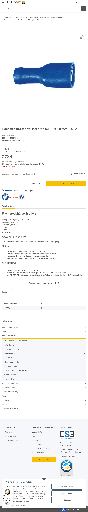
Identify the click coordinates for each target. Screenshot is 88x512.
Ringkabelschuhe (11, 366)
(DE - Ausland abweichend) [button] (26, 174)
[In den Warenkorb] (4, 32)
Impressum (36, 444)
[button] (71, 2)
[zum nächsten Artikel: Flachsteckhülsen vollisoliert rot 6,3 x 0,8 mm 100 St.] (83, 24)
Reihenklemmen (10, 375)
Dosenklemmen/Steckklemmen (15, 341)
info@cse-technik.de (73, 452)
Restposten (6, 404)
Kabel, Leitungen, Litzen (11, 327)
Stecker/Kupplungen (11, 349)
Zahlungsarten (10, 436)
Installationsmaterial (10, 383)
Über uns (8, 432)
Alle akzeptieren (67, 487)
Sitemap (35, 440)
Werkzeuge (6, 396)
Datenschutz (21, 505)
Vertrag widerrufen (44, 459)
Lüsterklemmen (10, 345)
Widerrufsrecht (38, 452)
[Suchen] (83, 8)
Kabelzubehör (7, 331)
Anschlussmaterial (9, 336)
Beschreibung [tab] (8, 206)
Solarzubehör (9, 379)
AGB (33, 436)
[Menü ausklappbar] (3, 1)
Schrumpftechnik (8, 387)
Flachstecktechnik (17, 140)
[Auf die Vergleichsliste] (81, 37)
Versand (20, 161)
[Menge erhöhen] (39, 183)
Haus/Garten (7, 400)
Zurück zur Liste (8, 18)
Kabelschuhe (9, 358)
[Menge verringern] (4, 183)
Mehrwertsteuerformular (11, 409)
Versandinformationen (13, 440)
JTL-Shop (76, 509)
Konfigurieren (67, 493)
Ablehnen (67, 500)
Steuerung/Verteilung (10, 392)
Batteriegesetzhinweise (41, 448)
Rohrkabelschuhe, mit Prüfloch (16, 370)
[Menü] (11, 489)
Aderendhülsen (10, 353)
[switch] (7, 503)
